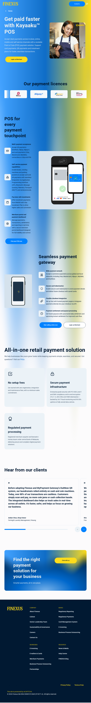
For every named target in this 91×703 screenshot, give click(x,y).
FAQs (22, 359)
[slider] (45, 529)
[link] (65, 685)
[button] (87, 4)
